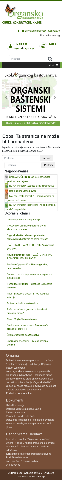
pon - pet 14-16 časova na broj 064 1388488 (22, 461)
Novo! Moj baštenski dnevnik (22, 319)
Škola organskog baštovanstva (23, 335)
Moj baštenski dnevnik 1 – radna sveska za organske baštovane (29, 198)
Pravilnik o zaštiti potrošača (20, 416)
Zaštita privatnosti (15, 412)
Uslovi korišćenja (15, 405)
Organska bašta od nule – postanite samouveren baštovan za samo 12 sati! (27, 237)
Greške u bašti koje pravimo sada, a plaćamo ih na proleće (30, 276)
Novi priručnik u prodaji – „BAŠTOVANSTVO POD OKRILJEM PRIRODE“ (29, 256)
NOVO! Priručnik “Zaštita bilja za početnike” (32, 185)
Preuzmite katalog (50, 35)
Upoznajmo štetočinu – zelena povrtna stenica (27, 343)
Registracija (28, 48)
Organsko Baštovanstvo (20, 472)
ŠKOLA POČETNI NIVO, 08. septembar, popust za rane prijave (27, 179)
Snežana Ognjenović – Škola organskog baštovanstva (27, 266)
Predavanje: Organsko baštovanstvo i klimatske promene (26, 227)
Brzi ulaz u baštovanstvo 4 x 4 (22, 303)
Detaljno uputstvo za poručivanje (23, 408)
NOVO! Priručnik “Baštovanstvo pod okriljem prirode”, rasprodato (30, 207)
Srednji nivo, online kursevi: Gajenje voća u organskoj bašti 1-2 (28, 327)
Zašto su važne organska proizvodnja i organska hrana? (27, 311)
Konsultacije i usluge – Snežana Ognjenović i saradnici (30, 286)
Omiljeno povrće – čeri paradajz (23, 219)
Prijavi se (18, 48)
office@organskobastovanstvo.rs (42, 30)
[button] (6, 97)
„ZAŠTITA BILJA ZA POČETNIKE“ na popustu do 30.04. (31, 247)
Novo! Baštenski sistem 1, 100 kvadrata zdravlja (28, 295)
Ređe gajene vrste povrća (22, 190)
